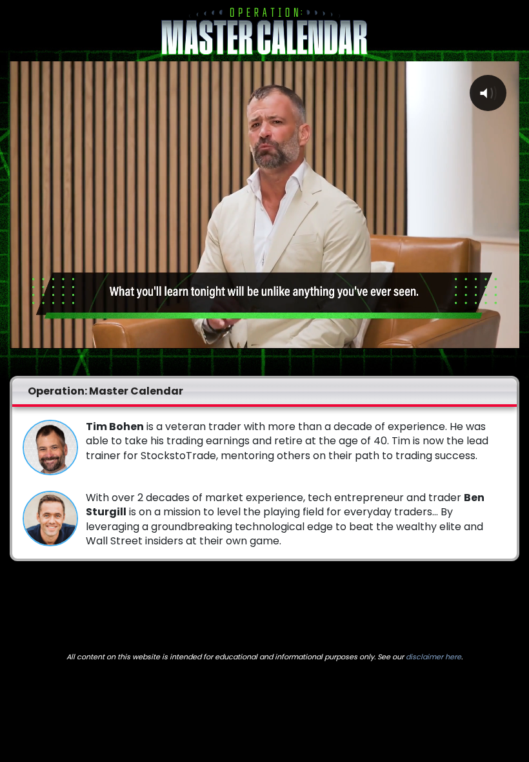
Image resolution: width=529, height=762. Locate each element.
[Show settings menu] (506, 338)
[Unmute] (481, 338)
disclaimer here (433, 657)
